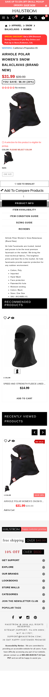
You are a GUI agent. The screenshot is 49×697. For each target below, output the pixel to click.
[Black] (8, 158)
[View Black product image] (17, 371)
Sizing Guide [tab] (24, 223)
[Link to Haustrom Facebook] (13, 617)
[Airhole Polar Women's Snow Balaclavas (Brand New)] (24, 462)
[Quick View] (13, 441)
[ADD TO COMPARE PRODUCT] (9, 318)
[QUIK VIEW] (12, 318)
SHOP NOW (29, 5)
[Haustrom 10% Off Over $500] (24, 552)
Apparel (16, 25)
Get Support (10, 560)
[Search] (36, 17)
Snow (29, 25)
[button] (8, 88)
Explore (8, 567)
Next (45, 158)
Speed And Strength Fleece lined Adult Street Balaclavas (24, 384)
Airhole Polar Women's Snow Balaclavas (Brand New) (24, 501)
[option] (24, 358)
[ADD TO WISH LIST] (5, 318)
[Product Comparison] (23, 18)
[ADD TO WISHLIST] (5, 441)
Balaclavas (12, 29)
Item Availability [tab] (24, 210)
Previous (10, 371)
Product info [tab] (24, 203)
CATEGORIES (10, 594)
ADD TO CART (24, 398)
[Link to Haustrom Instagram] (28, 617)
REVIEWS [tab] (24, 229)
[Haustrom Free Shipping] (24, 540)
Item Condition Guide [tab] (24, 216)
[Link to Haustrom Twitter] (20, 617)
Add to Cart (9, 510)
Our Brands (10, 573)
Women (27, 29)
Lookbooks (10, 580)
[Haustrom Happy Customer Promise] (24, 529)
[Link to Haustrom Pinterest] (35, 617)
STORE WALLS (10, 587)
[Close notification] (46, 6)
